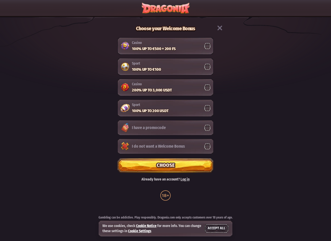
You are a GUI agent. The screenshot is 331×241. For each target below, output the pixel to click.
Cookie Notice (146, 226)
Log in (185, 179)
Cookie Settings (139, 231)
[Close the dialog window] (220, 28)
